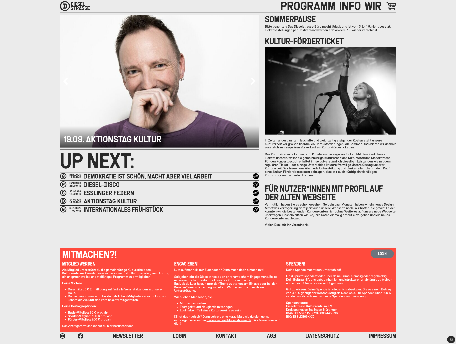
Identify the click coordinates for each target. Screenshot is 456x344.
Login (179, 335)
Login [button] (382, 253)
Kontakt (226, 335)
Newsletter (128, 335)
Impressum (382, 335)
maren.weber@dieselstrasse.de (229, 320)
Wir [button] (373, 6)
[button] (253, 81)
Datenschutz (322, 335)
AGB (271, 335)
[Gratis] (256, 176)
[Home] (75, 6)
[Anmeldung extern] (256, 210)
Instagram (62, 336)
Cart (387, 6)
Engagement (259, 276)
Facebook (80, 336)
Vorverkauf (256, 185)
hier (110, 325)
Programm (308, 6)
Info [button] (350, 6)
